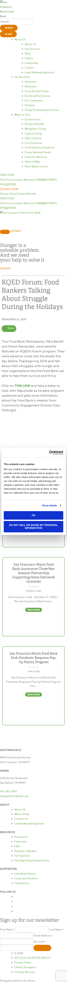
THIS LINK (22, 385)
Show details (49, 505)
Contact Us (21, 819)
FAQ (17, 846)
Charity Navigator (25, 967)
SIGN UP (42, 947)
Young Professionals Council (42, 110)
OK (33, 515)
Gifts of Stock (33, 138)
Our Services (32, 49)
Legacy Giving (33, 134)
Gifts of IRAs (32, 162)
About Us (20, 39)
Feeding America (24, 972)
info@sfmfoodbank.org (14, 796)
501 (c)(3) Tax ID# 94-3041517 (32, 958)
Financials (20, 842)
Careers (29, 68)
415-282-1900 (8, 791)
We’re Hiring (21, 814)
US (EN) (8, 34)
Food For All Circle (36, 157)
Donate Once (33, 119)
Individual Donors (25, 874)
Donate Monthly (34, 124)
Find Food (6, 180)
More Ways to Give (36, 167)
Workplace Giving (35, 129)
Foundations (21, 883)
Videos (29, 58)
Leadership (31, 63)
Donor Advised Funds (38, 152)
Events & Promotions (37, 96)
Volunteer (30, 82)
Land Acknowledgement (39, 72)
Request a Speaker (25, 851)
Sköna (31, 981)
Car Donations (33, 143)
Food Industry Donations (40, 148)
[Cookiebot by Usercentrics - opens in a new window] (49, 453)
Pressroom (21, 837)
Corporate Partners (26, 878)
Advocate (30, 87)
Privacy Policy (22, 963)
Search (9, 27)
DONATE (15, 231)
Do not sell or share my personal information (33, 526)
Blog (27, 54)
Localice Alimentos (24, 180)
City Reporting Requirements (31, 860)
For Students (22, 856)
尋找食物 (41, 180)
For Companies (34, 101)
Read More (33, 609)
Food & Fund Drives (37, 91)
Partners (30, 105)
